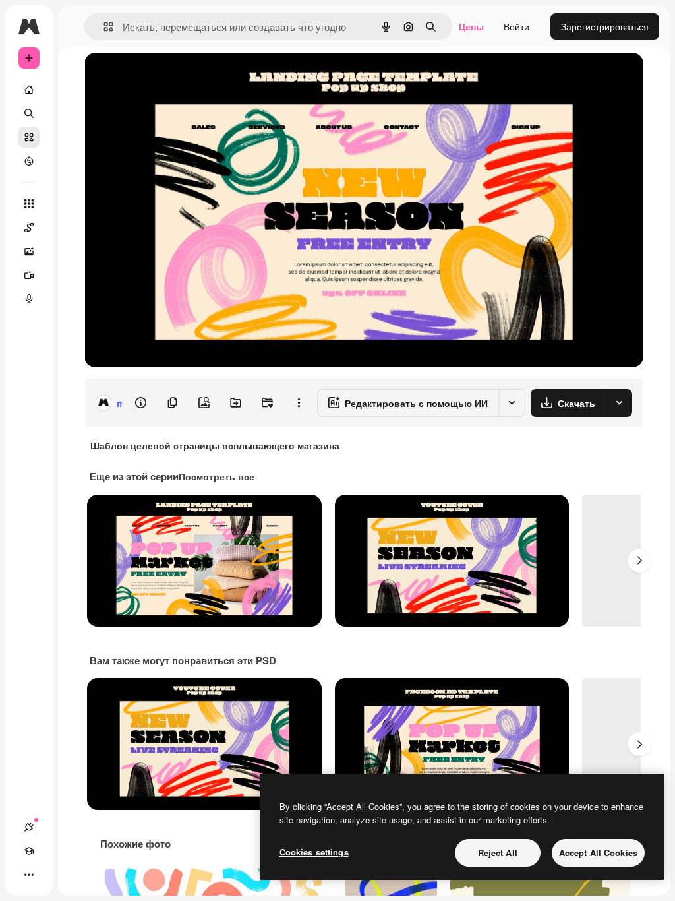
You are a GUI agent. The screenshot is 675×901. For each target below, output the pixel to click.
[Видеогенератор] (29, 275)
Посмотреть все (216, 476)
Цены (471, 26)
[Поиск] (29, 113)
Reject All (497, 852)
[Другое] (29, 874)
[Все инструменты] (29, 203)
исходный (172, 77)
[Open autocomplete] (103, 27)
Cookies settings (314, 852)
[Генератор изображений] (29, 251)
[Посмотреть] (29, 160)
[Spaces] (29, 227)
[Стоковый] (29, 137)
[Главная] (29, 89)
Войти (516, 26)
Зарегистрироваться (605, 26)
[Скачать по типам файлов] (619, 403)
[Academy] (29, 850)
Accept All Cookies (598, 852)
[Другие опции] (298, 403)
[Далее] (639, 561)
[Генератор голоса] (29, 298)
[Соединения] (29, 827)
